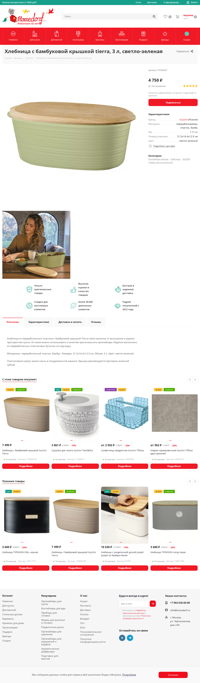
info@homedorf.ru (180, 610)
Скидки (6, 640)
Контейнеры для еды (158, 159)
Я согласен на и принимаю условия (137, 614)
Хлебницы (175, 159)
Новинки (7, 601)
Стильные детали (12, 614)
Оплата (84, 614)
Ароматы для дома (13, 623)
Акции (84, 601)
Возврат (84, 618)
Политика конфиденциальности (93, 640)
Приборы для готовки (49, 614)
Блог (82, 627)
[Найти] (154, 16)
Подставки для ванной (49, 657)
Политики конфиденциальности (137, 617)
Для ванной (9, 609)
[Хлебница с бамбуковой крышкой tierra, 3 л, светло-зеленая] (36, 244)
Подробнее (129, 674)
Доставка (85, 609)
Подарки (7, 631)
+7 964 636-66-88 (170, 2)
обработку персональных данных (134, 611)
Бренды (6, 636)
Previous (190, 379)
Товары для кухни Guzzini (160, 162)
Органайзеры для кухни (51, 603)
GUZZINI (186, 159)
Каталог (7, 595)
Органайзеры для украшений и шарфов (51, 641)
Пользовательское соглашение (90, 633)
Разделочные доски (52, 627)
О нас (83, 595)
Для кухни (8, 605)
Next (195, 379)
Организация (10, 627)
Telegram (130, 638)
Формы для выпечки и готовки (53, 621)
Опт (82, 623)
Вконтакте (122, 638)
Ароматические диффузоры (50, 650)
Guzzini (184, 119)
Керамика (7, 618)
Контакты (85, 605)
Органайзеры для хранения (51, 633)
